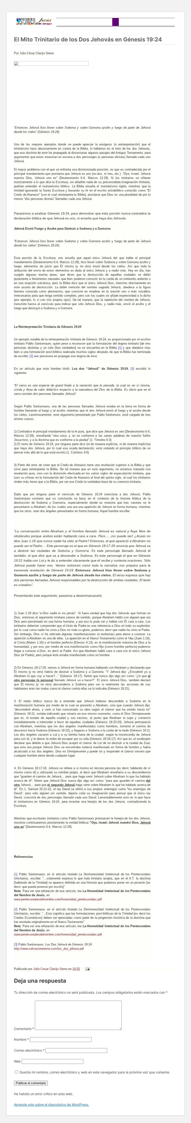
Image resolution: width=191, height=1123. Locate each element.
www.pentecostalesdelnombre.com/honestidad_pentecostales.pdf (58, 899)
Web (17, 1061)
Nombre (21, 1039)
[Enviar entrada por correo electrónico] (87, 969)
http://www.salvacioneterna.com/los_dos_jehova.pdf (49, 948)
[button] (115, 22)
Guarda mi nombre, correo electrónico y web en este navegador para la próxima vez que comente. (95, 1072)
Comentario (24, 1029)
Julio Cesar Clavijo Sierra (50, 969)
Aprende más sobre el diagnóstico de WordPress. (51, 1104)
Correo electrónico (29, 1050)
